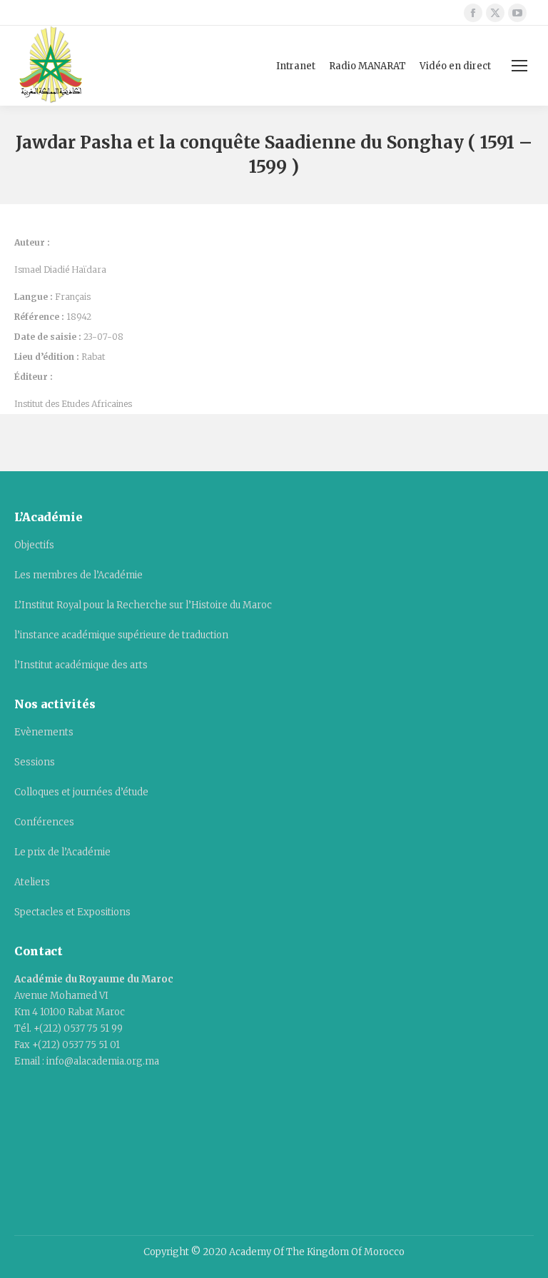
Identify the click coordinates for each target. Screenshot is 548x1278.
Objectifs (34, 545)
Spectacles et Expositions (72, 912)
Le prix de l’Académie (62, 852)
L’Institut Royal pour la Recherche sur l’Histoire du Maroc (143, 605)
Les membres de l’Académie (78, 575)
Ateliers (32, 882)
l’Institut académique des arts (81, 665)
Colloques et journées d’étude (81, 792)
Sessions (34, 762)
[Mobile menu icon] (519, 65)
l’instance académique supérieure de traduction (121, 635)
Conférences (44, 822)
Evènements (43, 732)
